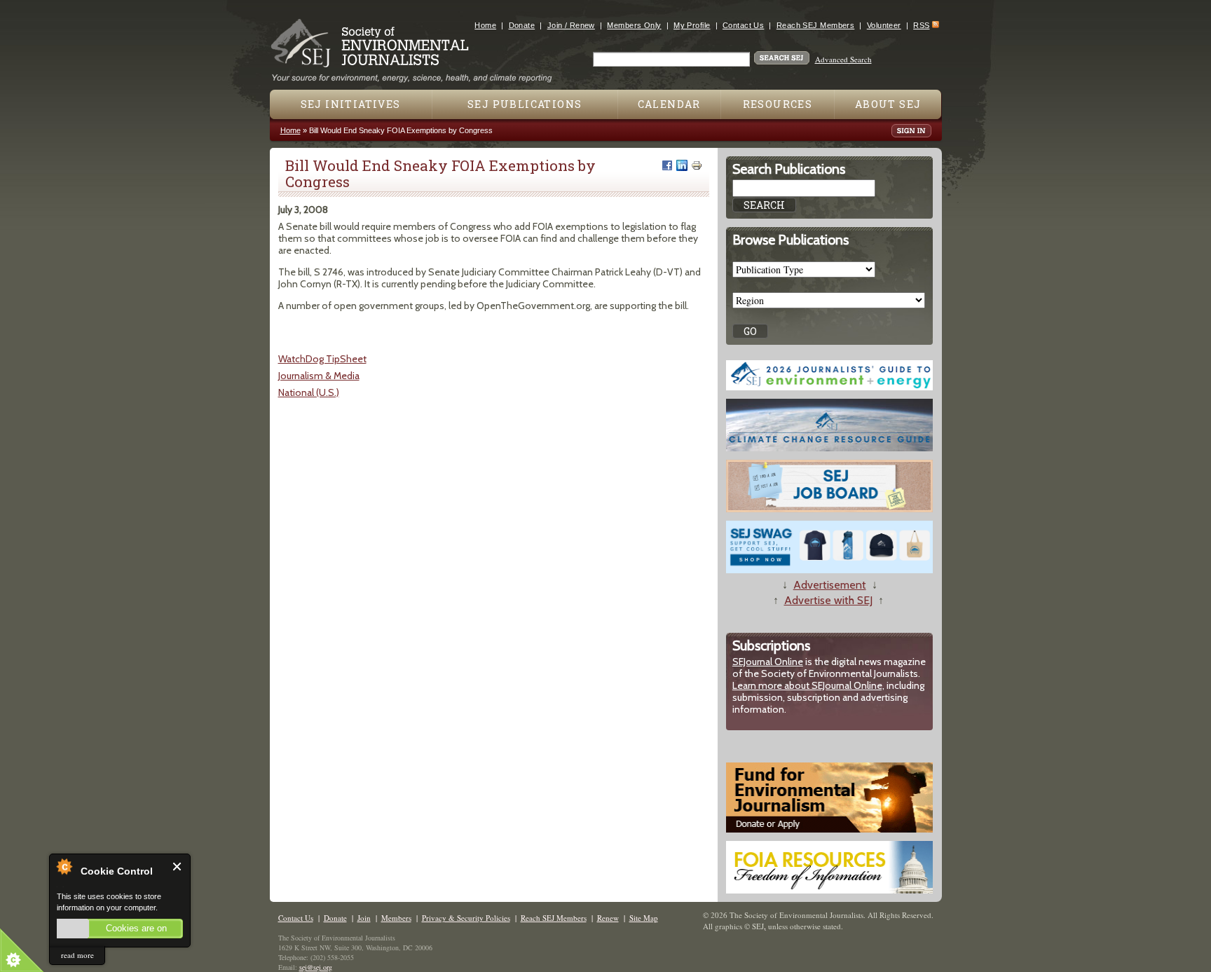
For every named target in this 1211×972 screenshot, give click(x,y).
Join (364, 917)
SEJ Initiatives (351, 104)
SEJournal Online (767, 661)
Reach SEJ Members (815, 25)
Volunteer (884, 25)
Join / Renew (571, 25)
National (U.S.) (308, 392)
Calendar (669, 104)
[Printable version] (696, 165)
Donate (522, 25)
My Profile (691, 25)
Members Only (634, 25)
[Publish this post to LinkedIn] (681, 165)
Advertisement (829, 584)
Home (485, 25)
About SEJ (888, 104)
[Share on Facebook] (667, 165)
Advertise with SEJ (828, 600)
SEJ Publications (524, 104)
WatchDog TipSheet (322, 358)
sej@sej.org (315, 967)
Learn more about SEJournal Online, (808, 685)
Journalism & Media (319, 375)
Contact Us (743, 25)
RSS (921, 25)
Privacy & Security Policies (466, 917)
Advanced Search (843, 59)
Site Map (643, 917)
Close (177, 866)
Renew (608, 917)
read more (77, 955)
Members (396, 917)
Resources (778, 104)
